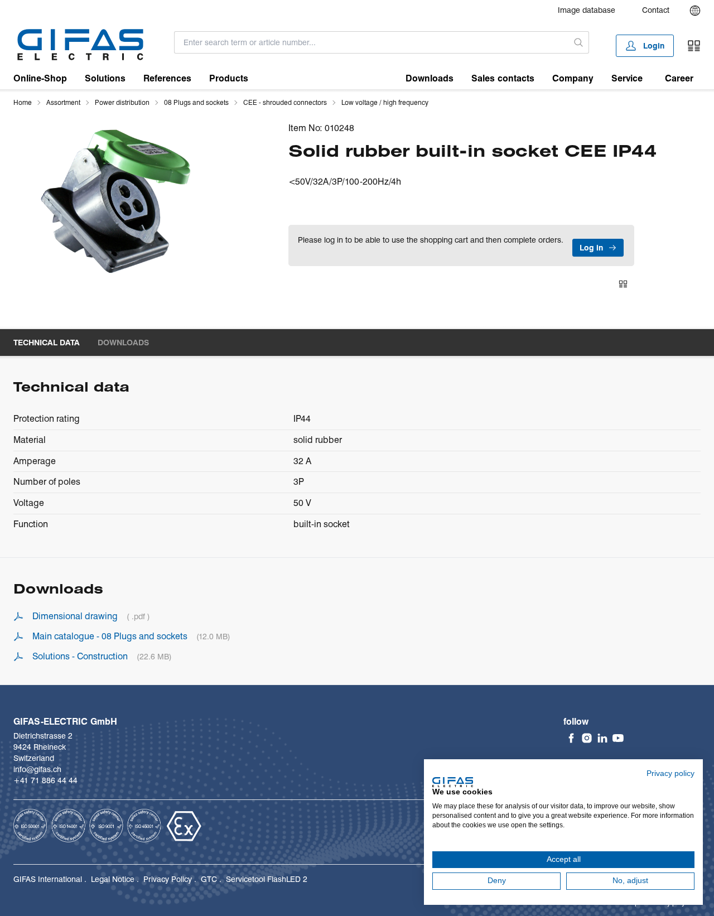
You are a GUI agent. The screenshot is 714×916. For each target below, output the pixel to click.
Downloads (430, 78)
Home (22, 102)
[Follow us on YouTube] (618, 738)
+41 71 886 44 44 (45, 780)
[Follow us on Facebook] (571, 738)
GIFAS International (47, 879)
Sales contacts (502, 78)
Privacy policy (670, 773)
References (167, 78)
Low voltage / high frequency (384, 102)
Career (679, 78)
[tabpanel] (116, 200)
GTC (209, 879)
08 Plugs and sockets (196, 102)
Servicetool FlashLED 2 (266, 879)
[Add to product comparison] (623, 284)
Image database (586, 10)
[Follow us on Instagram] (587, 738)
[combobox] (371, 42)
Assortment (63, 102)
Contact (655, 10)
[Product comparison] (694, 45)
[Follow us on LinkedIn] (602, 738)
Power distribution (122, 102)
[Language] (695, 10)
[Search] (578, 42)
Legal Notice (112, 879)
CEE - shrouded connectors (285, 102)
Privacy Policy (167, 879)
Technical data (46, 342)
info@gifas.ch (37, 769)
